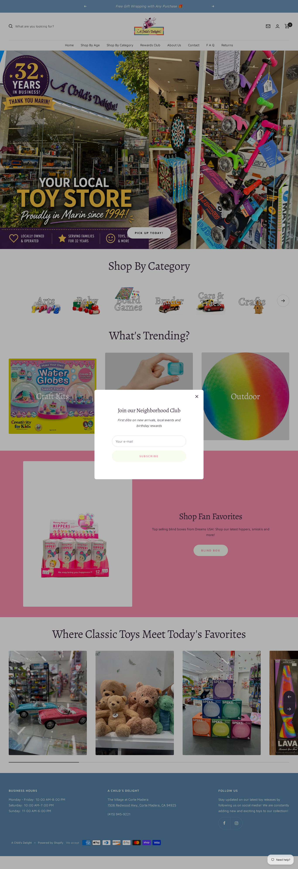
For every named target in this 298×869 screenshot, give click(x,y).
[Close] (196, 396)
